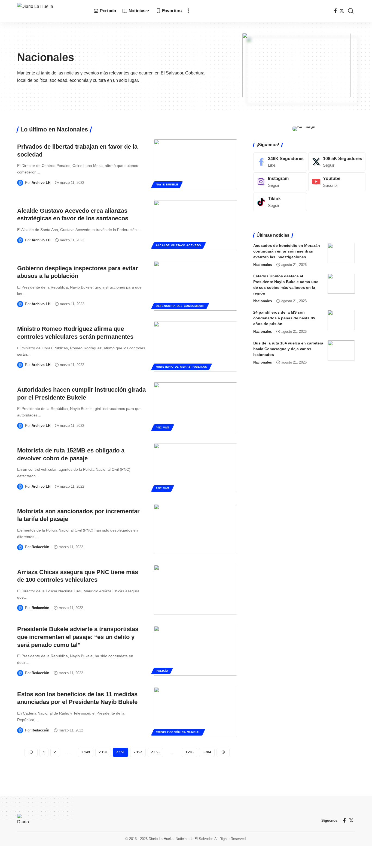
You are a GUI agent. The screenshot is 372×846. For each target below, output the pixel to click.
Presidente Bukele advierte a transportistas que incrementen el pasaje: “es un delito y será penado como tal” (77, 637)
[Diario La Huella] (51, 11)
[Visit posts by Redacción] (20, 547)
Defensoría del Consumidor (180, 305)
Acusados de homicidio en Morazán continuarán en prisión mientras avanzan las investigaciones (286, 251)
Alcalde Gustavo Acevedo (178, 245)
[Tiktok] (280, 202)
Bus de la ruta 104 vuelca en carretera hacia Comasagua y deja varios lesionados (288, 349)
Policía (162, 670)
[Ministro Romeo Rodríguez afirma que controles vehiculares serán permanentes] (195, 346)
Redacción (40, 547)
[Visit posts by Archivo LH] (20, 183)
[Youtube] (336, 181)
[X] (341, 10)
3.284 (207, 752)
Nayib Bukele (167, 184)
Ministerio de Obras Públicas (181, 366)
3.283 (189, 752)
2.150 (103, 752)
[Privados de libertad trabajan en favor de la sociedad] (195, 164)
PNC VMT (162, 427)
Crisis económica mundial (178, 732)
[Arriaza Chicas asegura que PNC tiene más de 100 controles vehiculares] (195, 590)
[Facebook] (335, 10)
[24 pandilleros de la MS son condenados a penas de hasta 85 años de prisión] (341, 320)
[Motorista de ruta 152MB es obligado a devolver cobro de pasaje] (195, 468)
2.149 (85, 752)
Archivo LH (41, 183)
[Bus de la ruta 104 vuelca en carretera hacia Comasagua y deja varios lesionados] (341, 350)
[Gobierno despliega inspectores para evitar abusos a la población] (195, 286)
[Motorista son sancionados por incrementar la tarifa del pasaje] (195, 529)
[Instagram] (280, 181)
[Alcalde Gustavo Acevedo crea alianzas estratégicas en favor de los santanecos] (195, 225)
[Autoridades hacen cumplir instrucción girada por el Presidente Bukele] (195, 407)
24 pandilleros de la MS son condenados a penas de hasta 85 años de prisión (284, 318)
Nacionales (262, 265)
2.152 (138, 752)
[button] (189, 11)
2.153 (155, 752)
